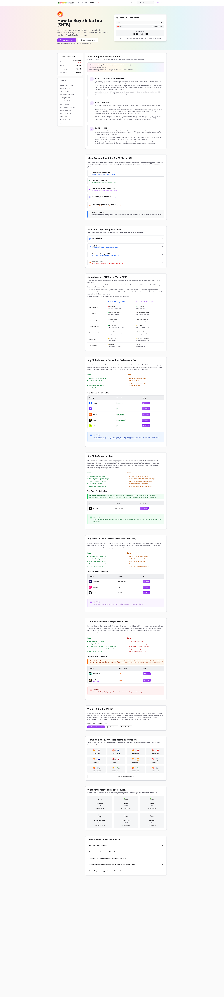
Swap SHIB (63, 116)
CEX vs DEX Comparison (67, 94)
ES (165, 3)
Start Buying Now (68, 40)
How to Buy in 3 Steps (66, 85)
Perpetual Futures (65, 110)
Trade (147, 581)
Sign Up (147, 403)
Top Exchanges (64, 91)
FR (161, 3)
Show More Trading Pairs (124, 776)
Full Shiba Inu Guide (89, 40)
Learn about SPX (152, 825)
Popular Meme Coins (66, 120)
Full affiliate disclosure (85, 43)
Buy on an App (64, 104)
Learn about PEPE (152, 808)
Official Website (113, 727)
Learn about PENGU (100, 825)
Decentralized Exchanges (67, 107)
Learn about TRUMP (126, 825)
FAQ (61, 123)
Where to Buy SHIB (65, 88)
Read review (96, 675)
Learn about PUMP (125, 808)
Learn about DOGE (99, 808)
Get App (145, 508)
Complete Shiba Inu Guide (97, 727)
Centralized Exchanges (67, 101)
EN (158, 3)
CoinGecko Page (127, 727)
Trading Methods (65, 98)
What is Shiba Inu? (65, 113)
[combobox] (145, 2)
